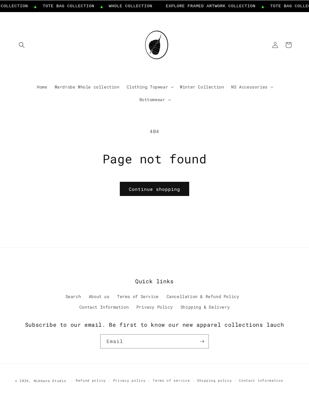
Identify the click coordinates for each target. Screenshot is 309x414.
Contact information (261, 380)
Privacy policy (129, 380)
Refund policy (91, 380)
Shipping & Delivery (205, 307)
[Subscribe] (202, 341)
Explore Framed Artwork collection (208, 6)
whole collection (128, 6)
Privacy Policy (154, 307)
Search (73, 296)
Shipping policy (214, 380)
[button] (21, 45)
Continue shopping (154, 189)
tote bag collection (65, 6)
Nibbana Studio (50, 380)
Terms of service (171, 380)
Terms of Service (138, 296)
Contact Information (104, 307)
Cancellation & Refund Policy (203, 296)
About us (99, 296)
